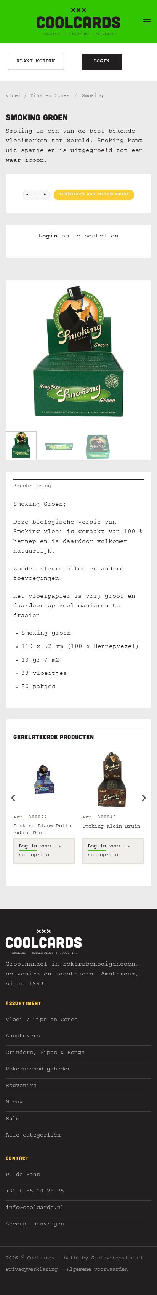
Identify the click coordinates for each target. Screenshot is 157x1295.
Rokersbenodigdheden (38, 1070)
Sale (12, 1119)
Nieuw (14, 1103)
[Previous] (18, 353)
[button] (146, 21)
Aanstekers (23, 1037)
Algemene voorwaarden (97, 1270)
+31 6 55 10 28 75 (35, 1192)
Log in (28, 846)
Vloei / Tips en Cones (38, 96)
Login (48, 237)
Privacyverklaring (32, 1270)
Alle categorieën (33, 1136)
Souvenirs (21, 1086)
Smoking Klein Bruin (111, 827)
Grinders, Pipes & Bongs (45, 1053)
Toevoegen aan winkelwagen (94, 195)
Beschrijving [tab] (32, 486)
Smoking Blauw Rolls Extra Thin (42, 830)
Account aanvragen (35, 1225)
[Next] (139, 353)
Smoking (92, 96)
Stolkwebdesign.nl (117, 1258)
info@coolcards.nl (35, 1208)
